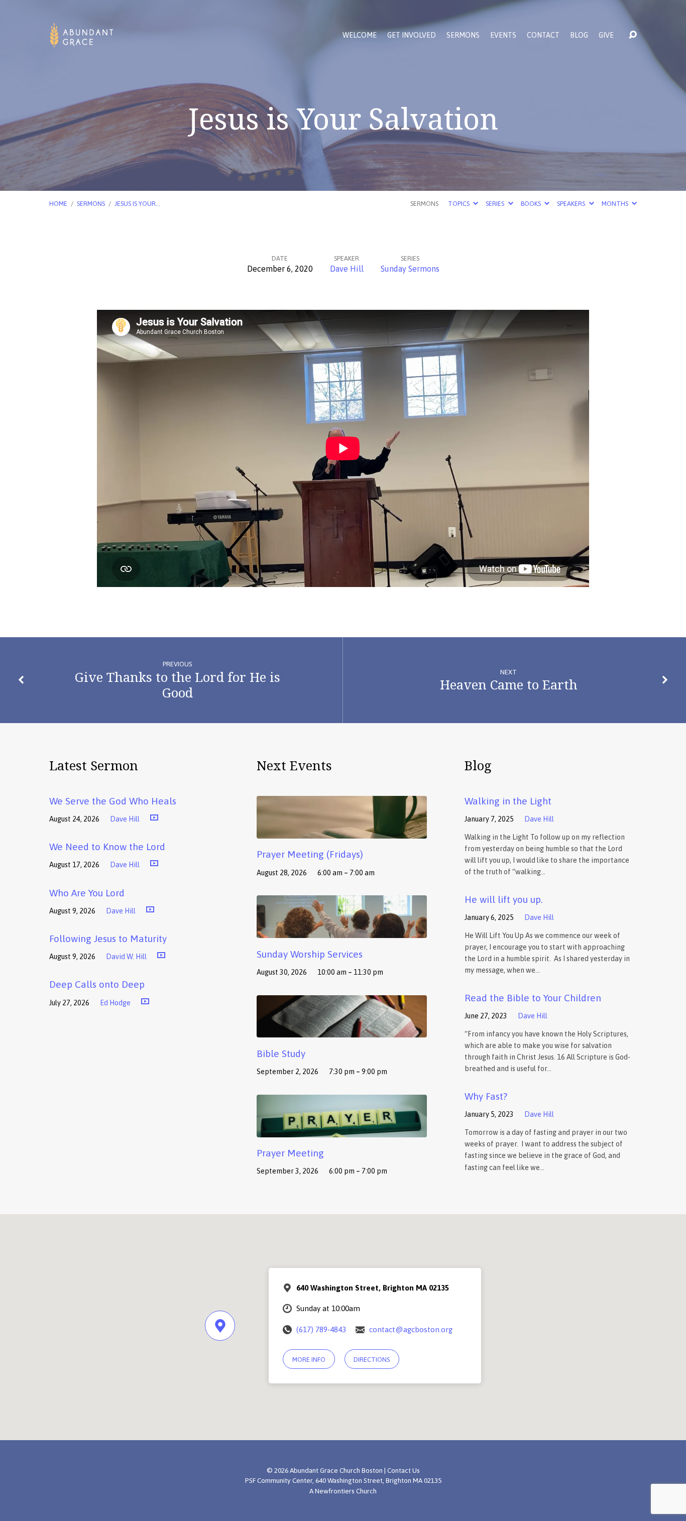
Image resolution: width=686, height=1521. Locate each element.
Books (531, 203)
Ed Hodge (115, 1003)
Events (503, 35)
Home (58, 203)
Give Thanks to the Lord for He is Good (177, 684)
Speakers (572, 203)
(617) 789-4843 (321, 1329)
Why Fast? (486, 1096)
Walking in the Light (508, 800)
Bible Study (281, 1053)
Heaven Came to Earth (509, 684)
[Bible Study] (342, 1030)
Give (606, 35)
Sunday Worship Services (310, 954)
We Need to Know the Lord (107, 846)
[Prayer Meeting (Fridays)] (342, 831)
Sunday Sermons (410, 268)
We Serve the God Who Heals (112, 800)
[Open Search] (633, 35)
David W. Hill (126, 957)
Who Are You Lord (87, 892)
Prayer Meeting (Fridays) (310, 854)
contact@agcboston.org (410, 1329)
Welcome (359, 35)
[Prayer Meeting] (342, 1129)
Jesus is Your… (137, 203)
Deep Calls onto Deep (97, 984)
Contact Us (403, 1470)
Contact (543, 35)
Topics (459, 203)
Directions (372, 1359)
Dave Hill (347, 268)
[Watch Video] (154, 818)
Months (616, 203)
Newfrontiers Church (346, 1491)
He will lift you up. (504, 899)
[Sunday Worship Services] (342, 930)
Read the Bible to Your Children (533, 997)
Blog (579, 35)
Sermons (463, 35)
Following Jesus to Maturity (108, 938)
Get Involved (411, 35)
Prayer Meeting (290, 1152)
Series (496, 203)
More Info (308, 1359)
